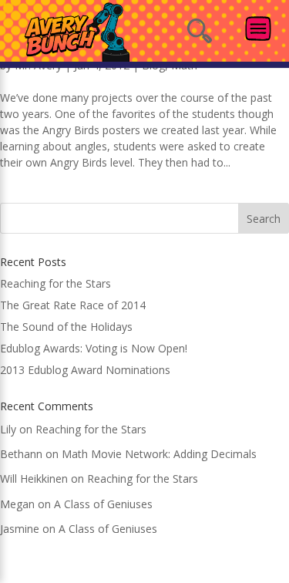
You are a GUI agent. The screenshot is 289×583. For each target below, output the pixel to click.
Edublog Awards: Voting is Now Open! (93, 348)
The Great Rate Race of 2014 (73, 305)
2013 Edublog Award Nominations (85, 369)
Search (264, 218)
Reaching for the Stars (55, 283)
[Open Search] (199, 31)
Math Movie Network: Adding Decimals (159, 454)
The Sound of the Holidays (66, 326)
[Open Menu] (258, 28)
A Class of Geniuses (103, 504)
